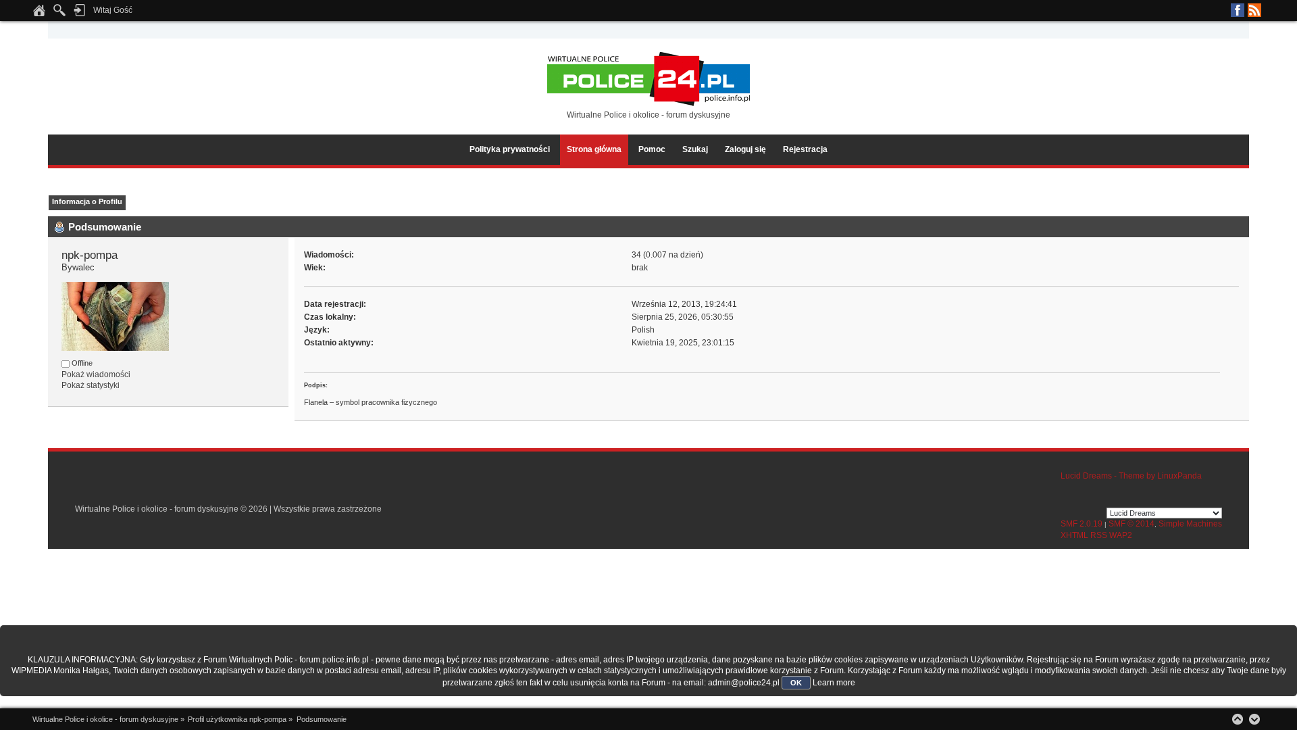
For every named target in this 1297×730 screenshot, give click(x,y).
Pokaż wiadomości (95, 374)
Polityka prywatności (509, 149)
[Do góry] (1237, 719)
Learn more (834, 682)
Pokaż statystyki (90, 385)
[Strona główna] (39, 14)
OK (796, 683)
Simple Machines (1190, 524)
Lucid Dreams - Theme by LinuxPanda (1131, 476)
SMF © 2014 (1131, 524)
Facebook (1237, 10)
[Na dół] (1254, 719)
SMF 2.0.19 (1081, 524)
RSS (1254, 10)
